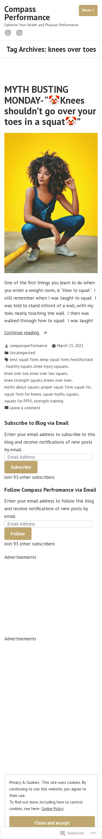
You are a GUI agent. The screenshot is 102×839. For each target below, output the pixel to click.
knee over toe (16, 373)
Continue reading (22, 332)
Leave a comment (25, 408)
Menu (90, 10)
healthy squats (19, 366)
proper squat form (57, 387)
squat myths (54, 394)
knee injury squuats (51, 366)
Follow (18, 533)
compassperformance (28, 345)
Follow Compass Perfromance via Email (50, 489)
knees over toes (58, 380)
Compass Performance (27, 13)
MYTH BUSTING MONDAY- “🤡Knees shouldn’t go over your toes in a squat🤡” (50, 105)
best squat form (24, 359)
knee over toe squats (48, 373)
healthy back (81, 359)
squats (72, 394)
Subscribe (21, 467)
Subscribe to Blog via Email (36, 422)
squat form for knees (22, 394)
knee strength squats (23, 380)
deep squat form (54, 359)
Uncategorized (22, 352)
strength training (48, 401)
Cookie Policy (52, 808)
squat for (83, 387)
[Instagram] (9, 32)
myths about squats (21, 387)
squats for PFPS (18, 401)
